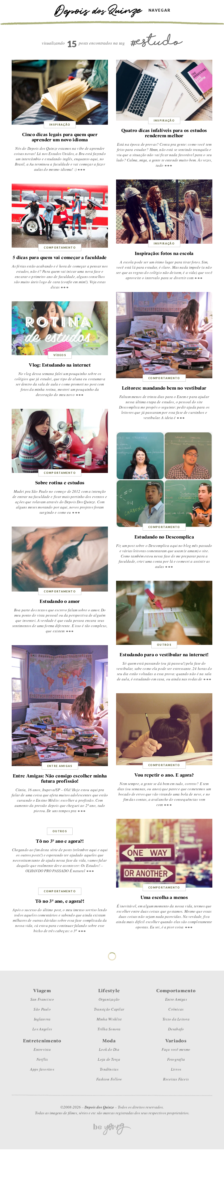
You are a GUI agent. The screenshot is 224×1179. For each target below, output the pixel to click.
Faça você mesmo (176, 1049)
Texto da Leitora (176, 1019)
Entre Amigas (176, 999)
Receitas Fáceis (176, 1079)
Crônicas (175, 1009)
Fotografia (176, 1059)
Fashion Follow (109, 1079)
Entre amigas (60, 766)
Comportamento (60, 247)
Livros (176, 1069)
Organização (109, 999)
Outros (164, 644)
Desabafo (176, 1029)
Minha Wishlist (109, 1019)
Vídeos (59, 355)
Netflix (42, 1059)
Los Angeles (42, 1029)
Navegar (159, 10)
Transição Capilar (109, 1009)
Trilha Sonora (108, 1029)
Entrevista (42, 1049)
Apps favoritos (42, 1069)
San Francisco (42, 999)
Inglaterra (42, 1019)
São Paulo (42, 1009)
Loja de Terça (109, 1059)
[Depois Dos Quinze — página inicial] (101, 10)
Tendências (109, 1069)
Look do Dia (109, 1049)
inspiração (60, 124)
